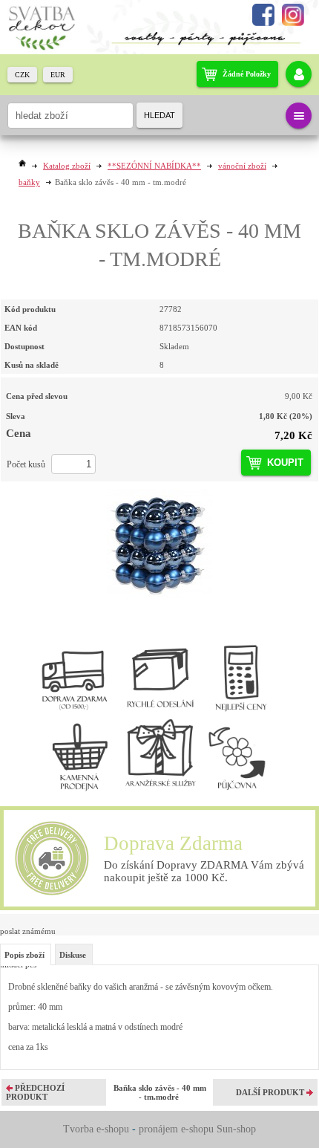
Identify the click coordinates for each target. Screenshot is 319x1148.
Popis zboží (24, 954)
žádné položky (247, 74)
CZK (22, 75)
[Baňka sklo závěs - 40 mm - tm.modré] (159, 545)
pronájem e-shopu (176, 1129)
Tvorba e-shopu (96, 1129)
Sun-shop (236, 1129)
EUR (57, 75)
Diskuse (72, 954)
